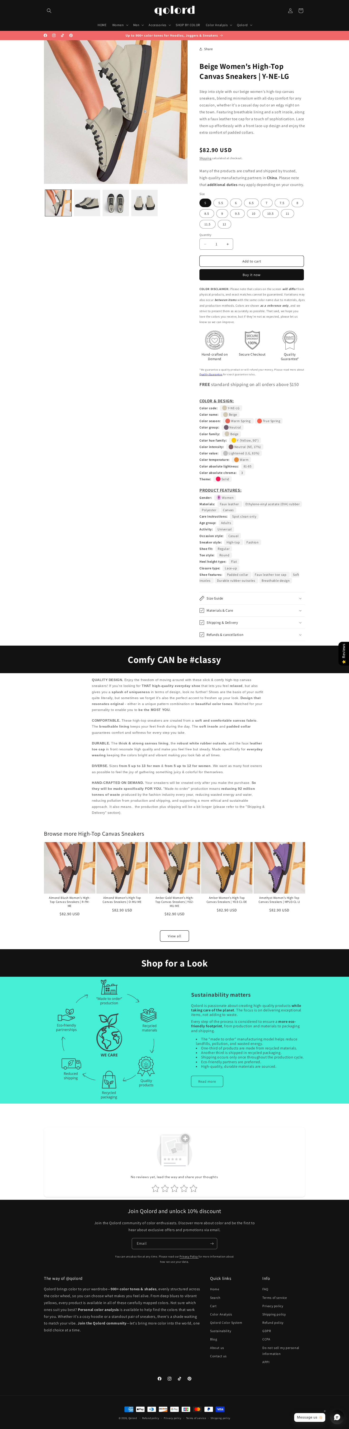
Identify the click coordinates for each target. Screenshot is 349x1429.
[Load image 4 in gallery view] (144, 203)
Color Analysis (221, 1314)
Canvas (228, 510)
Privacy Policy (188, 1256)
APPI (265, 1362)
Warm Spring (240, 421)
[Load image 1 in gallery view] (58, 203)
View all (174, 936)
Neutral (235, 427)
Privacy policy (272, 1306)
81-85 (248, 466)
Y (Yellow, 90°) (247, 440)
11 (287, 213)
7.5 (282, 203)
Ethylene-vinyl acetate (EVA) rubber (272, 504)
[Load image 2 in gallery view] (87, 203)
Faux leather (230, 504)
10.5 (270, 213)
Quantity (205, 235)
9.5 (237, 213)
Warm (244, 459)
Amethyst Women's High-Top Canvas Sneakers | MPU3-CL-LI (279, 900)
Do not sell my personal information (280, 1351)
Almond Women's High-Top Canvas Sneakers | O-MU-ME (122, 900)
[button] (49, 10)
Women (227, 497)
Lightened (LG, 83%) (243, 453)
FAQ (265, 1289)
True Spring (271, 421)
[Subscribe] (212, 1243)
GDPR (266, 1331)
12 (224, 224)
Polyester (209, 510)
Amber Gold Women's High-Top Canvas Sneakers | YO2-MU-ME (174, 902)
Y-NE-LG (233, 408)
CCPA (266, 1339)
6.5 (251, 203)
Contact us (218, 1356)
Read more (207, 1081)
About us (217, 1348)
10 (253, 213)
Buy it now (252, 274)
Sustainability (220, 1331)
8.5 (206, 213)
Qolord (132, 1418)
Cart (213, 1306)
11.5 (207, 224)
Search (215, 1298)
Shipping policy (274, 1314)
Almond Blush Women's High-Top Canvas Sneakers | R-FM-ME (69, 902)
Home (214, 1289)
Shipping (205, 158)
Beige (232, 414)
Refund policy (272, 1322)
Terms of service (274, 1298)
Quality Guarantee (210, 374)
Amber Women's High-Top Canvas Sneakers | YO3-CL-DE (227, 900)
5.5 (220, 203)
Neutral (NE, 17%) (247, 447)
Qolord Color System (226, 1322)
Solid (225, 479)
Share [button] (208, 49)
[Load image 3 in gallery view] (116, 203)
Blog (213, 1339)
